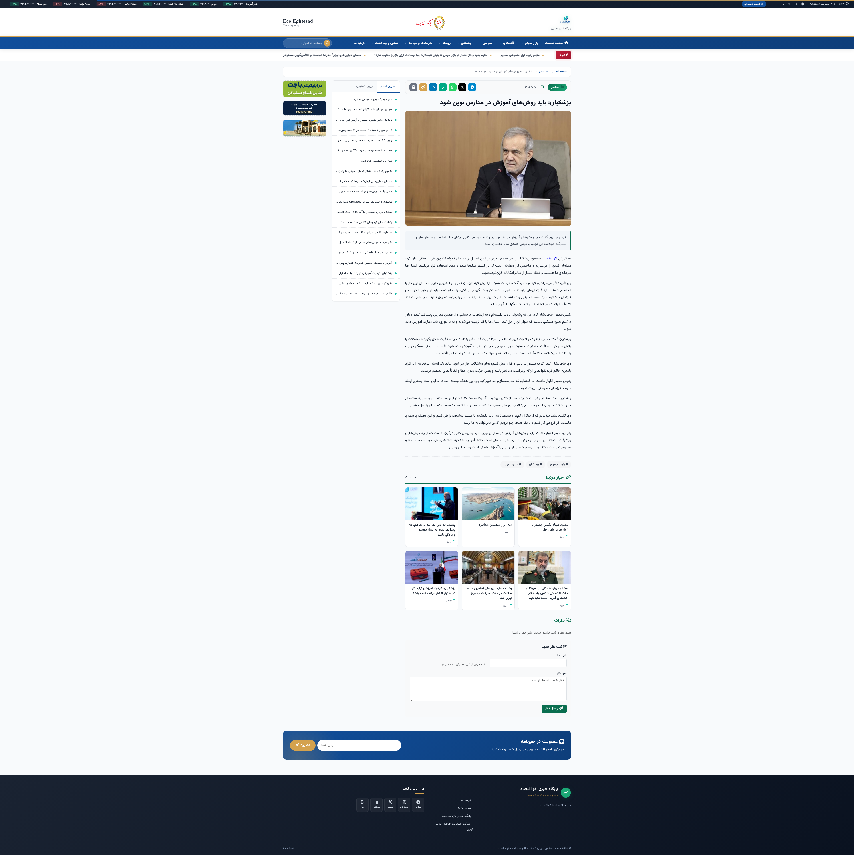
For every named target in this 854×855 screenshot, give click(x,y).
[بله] (783, 4)
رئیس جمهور (558, 464)
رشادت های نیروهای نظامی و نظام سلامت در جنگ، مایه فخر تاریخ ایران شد (364, 222)
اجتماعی (466, 43)
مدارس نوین (511, 464)
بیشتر (411, 477)
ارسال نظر (552, 708)
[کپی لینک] (423, 87)
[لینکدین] (433, 87)
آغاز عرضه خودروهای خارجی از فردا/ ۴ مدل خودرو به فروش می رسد (364, 242)
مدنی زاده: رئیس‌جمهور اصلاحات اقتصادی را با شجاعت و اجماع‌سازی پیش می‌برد (364, 191)
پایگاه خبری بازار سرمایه (456, 816)
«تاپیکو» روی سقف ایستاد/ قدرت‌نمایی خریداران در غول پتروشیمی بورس (364, 283)
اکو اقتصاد (550, 258)
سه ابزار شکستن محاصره (376, 160)
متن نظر (562, 673)
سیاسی (487, 43)
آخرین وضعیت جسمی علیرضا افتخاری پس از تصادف (364, 263)
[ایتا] (776, 4)
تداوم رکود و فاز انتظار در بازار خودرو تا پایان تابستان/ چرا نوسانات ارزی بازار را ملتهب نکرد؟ (364, 171)
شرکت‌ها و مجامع (420, 43)
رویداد (446, 43)
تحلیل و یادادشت (386, 43)
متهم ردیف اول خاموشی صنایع (373, 99)
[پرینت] (413, 87)
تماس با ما (464, 808)
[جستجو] (327, 43)
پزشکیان (534, 464)
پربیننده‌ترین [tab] (364, 86)
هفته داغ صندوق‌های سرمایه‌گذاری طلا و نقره (364, 150)
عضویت (304, 745)
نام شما (562, 656)
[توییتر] (789, 4)
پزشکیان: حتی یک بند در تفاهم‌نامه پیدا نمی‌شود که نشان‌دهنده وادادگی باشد (340, 55)
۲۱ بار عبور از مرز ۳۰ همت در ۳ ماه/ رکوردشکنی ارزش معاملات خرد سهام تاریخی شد (364, 130)
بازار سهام (531, 43)
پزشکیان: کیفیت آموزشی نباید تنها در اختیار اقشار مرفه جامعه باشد (364, 273)
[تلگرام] (803, 4)
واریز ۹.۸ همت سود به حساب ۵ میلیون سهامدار (364, 140)
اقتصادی (508, 43)
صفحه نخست (554, 43)
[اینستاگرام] (796, 4)
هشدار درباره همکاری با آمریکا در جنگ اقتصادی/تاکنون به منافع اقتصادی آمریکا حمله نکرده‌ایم (364, 212)
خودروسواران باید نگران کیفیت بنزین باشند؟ (365, 109)
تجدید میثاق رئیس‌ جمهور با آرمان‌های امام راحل (364, 120)
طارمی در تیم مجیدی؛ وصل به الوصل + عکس (364, 293)
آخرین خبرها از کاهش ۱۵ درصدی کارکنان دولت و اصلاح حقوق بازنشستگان (364, 252)
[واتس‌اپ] (453, 87)
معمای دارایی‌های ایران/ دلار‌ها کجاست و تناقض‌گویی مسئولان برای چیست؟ (450, 55)
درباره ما (359, 43)
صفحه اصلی (559, 71)
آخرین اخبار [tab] (388, 86)
